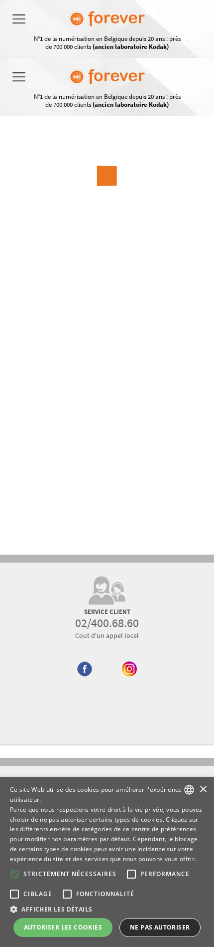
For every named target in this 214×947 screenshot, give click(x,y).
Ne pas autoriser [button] (160, 927)
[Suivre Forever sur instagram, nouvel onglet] (129, 688)
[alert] (107, 862)
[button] (107, 909)
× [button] (203, 789)
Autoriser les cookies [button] (63, 927)
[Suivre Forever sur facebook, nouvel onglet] (85, 688)
